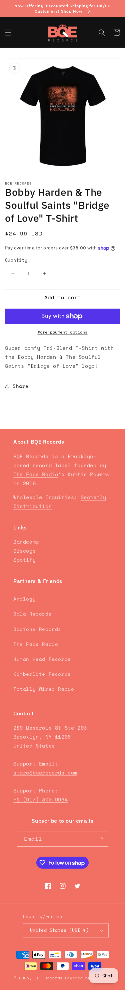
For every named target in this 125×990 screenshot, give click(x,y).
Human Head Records (42, 658)
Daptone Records (37, 629)
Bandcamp (26, 541)
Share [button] (21, 385)
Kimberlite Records (42, 673)
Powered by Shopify (88, 978)
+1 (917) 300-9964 (40, 799)
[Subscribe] (100, 839)
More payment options (63, 332)
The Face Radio (35, 474)
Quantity (16, 260)
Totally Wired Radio (43, 688)
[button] (8, 32)
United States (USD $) (59, 930)
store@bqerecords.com (45, 772)
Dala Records (32, 613)
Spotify (24, 559)
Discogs (24, 550)
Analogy (24, 598)
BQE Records (48, 978)
